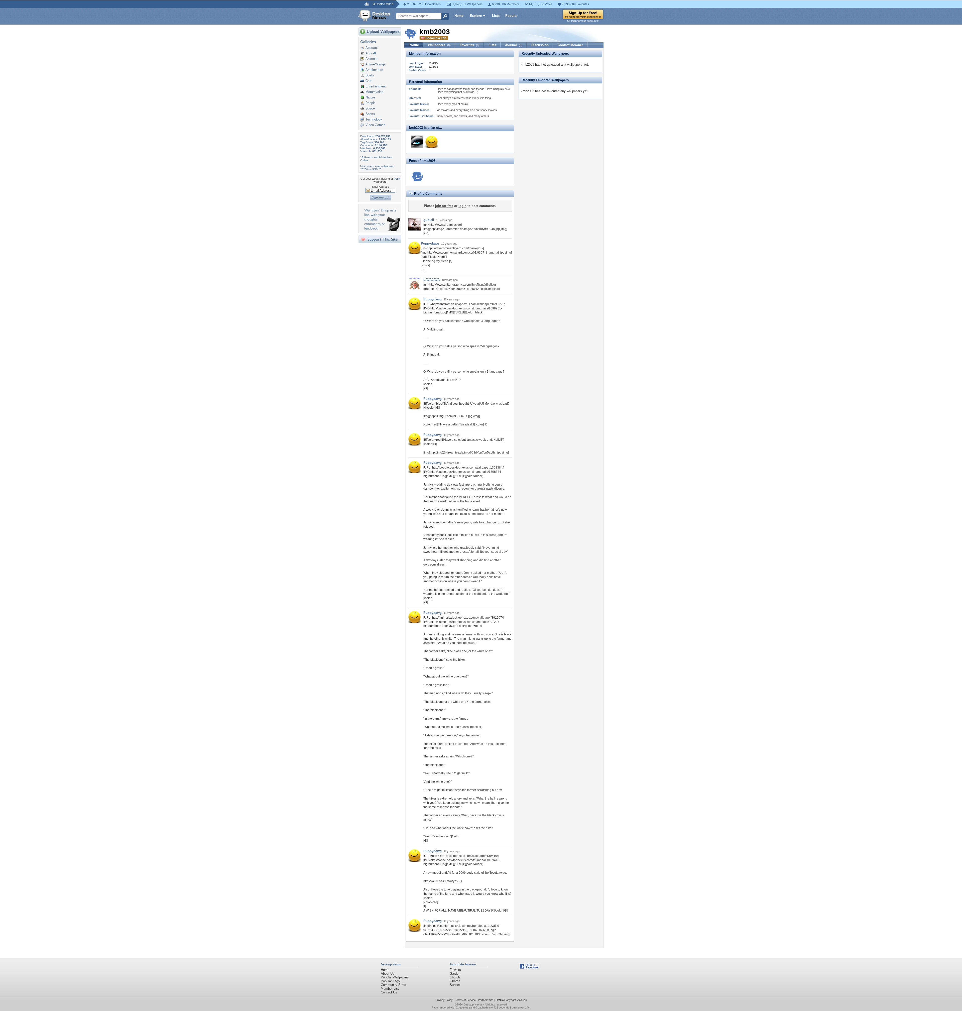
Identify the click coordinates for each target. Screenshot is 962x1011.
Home (458, 16)
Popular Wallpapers (395, 977)
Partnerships (486, 999)
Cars (369, 81)
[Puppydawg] (431, 142)
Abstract (372, 48)
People (371, 103)
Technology (374, 119)
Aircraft (371, 53)
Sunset (455, 985)
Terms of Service (465, 999)
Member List (390, 988)
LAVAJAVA (431, 280)
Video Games (375, 125)
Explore (476, 16)
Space (370, 108)
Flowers (455, 970)
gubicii (428, 220)
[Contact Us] (381, 230)
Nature (370, 97)
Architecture (374, 70)
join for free (444, 206)
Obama (455, 981)
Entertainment (376, 86)
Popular (511, 16)
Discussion (540, 45)
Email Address (380, 186)
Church (455, 977)
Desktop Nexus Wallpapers (374, 15)
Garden (455, 973)
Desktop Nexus (473, 1004)
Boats (370, 75)
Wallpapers (439, 45)
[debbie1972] (417, 142)
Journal (513, 45)
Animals (371, 59)
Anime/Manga (376, 64)
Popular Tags (390, 981)
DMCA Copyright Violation (511, 999)
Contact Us (389, 992)
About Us (387, 973)
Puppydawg (430, 243)
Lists (496, 16)
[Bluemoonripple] (417, 175)
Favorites (469, 45)
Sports (370, 114)
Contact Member (570, 45)
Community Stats (393, 985)
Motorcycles (374, 92)
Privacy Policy (444, 999)
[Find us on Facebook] (529, 968)
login (462, 206)
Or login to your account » (583, 20)
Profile (414, 45)
